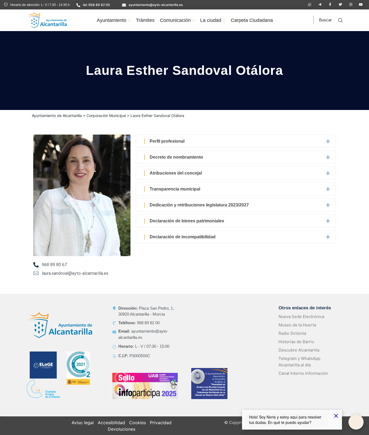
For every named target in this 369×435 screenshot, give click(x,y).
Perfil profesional (167, 147)
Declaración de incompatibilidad (183, 243)
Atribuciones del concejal (176, 179)
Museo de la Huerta (297, 331)
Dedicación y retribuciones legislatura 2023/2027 (199, 211)
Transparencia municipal (175, 195)
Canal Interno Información (303, 379)
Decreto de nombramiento (176, 163)
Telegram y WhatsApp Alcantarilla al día (299, 368)
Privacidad (161, 429)
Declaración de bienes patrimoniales (187, 227)
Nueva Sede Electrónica (301, 323)
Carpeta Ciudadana (252, 20)
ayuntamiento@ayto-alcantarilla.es (156, 5)
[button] (236, 147)
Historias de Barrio (296, 348)
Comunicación (175, 20)
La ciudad (210, 20)
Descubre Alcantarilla (299, 356)
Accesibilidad (111, 429)
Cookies (137, 429)
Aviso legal (83, 429)
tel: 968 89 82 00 (96, 5)
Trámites (145, 20)
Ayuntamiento (111, 20)
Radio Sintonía (292, 339)
